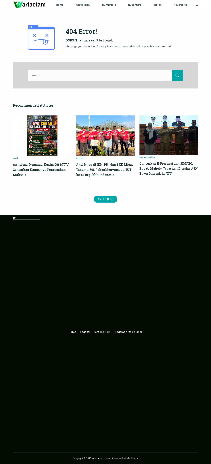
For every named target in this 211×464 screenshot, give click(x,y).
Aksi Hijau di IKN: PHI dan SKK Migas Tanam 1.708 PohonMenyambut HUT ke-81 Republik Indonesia (104, 170)
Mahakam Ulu (147, 157)
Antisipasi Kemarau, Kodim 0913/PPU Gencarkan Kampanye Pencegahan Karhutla (41, 170)
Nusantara (134, 5)
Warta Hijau (83, 5)
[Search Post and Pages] (197, 5)
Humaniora (109, 5)
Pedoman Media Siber (128, 332)
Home (59, 5)
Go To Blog (105, 199)
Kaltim (158, 5)
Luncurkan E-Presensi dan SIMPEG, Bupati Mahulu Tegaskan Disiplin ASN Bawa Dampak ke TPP (168, 168)
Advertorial (181, 5)
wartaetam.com (101, 458)
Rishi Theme (132, 458)
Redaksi (85, 332)
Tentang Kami (102, 332)
